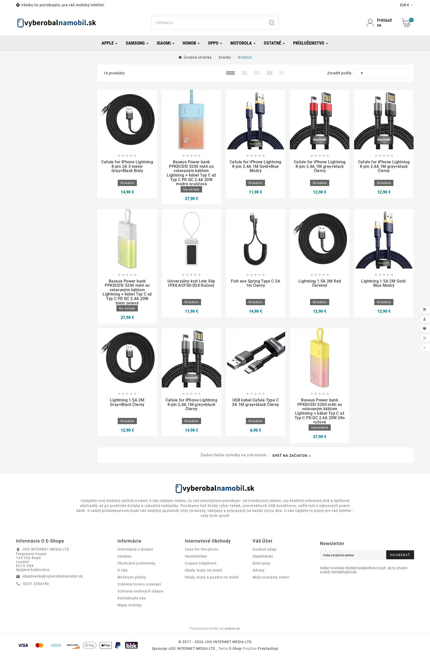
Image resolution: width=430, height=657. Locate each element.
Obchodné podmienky (136, 563)
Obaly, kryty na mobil (203, 570)
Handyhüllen (196, 556)
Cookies (124, 556)
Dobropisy (261, 563)
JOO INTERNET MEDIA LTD (191, 649)
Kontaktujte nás (131, 598)
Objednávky (263, 556)
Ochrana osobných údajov (140, 591)
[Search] (271, 22)
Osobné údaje (265, 549)
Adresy (259, 570)
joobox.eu (232, 628)
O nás (122, 570)
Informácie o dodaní (135, 549)
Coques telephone (200, 563)
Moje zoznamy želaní (271, 577)
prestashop (268, 649)
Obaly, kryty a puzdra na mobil (212, 577)
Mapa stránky (129, 605)
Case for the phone (201, 549)
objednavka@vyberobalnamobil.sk (52, 576)
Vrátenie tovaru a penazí (139, 584)
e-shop (235, 649)
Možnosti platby (131, 577)
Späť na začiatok (290, 456)
